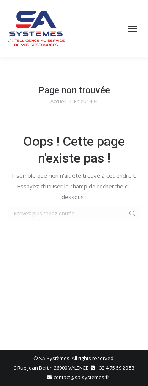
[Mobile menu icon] (132, 28)
